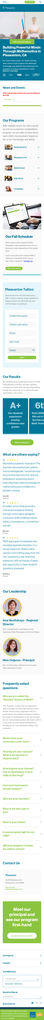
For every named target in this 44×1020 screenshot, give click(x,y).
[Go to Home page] (6, 2)
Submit (22, 357)
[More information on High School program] (22, 178)
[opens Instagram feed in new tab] (37, 1003)
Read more (8, 99)
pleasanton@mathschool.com (14, 889)
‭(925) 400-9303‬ (10, 887)
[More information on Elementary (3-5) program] (22, 157)
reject (39, 1015)
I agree (33, 1014)
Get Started (30, 2)
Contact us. (28, 261)
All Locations (9, 983)
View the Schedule (14, 268)
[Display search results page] (38, 979)
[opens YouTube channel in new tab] (32, 1003)
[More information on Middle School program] (22, 168)
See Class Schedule (22, 42)
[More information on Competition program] (22, 189)
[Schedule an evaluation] (22, 922)
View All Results (22, 443)
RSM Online (18, 983)
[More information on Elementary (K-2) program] (22, 147)
